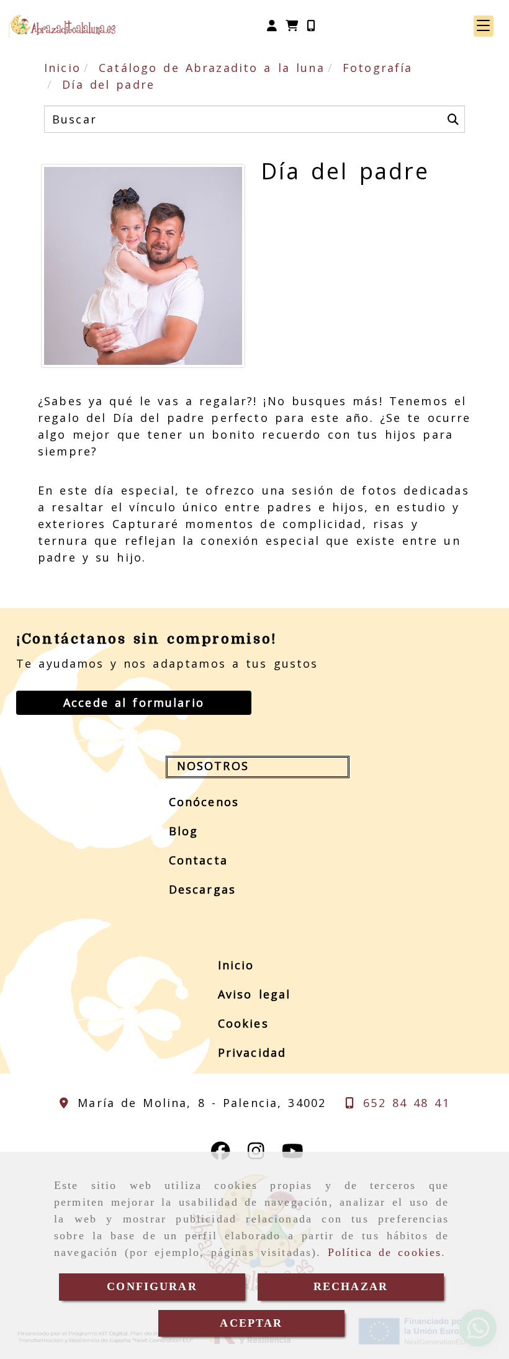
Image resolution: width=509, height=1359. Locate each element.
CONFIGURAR (152, 1286)
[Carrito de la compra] (291, 25)
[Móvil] (311, 25)
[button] (272, 25)
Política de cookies (385, 1252)
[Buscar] (453, 119)
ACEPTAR (251, 1323)
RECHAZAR (350, 1286)
